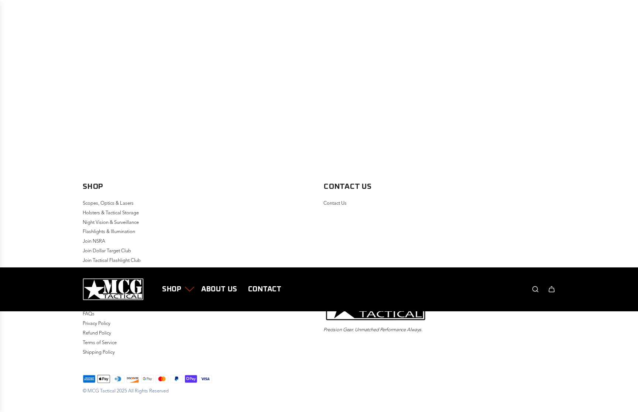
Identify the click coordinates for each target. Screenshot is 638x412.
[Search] (535, 289)
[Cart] (551, 289)
